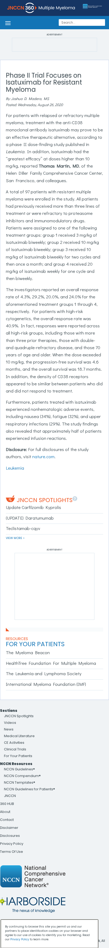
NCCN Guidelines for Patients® (29, 789)
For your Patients (35, 644)
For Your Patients (18, 755)
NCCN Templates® (19, 782)
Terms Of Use (11, 851)
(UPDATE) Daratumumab (30, 518)
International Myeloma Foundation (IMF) (46, 684)
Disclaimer (9, 827)
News (8, 729)
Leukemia (15, 468)
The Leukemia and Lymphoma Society (43, 673)
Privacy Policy (11, 843)
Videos (10, 722)
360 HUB (7, 803)
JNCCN (10, 795)
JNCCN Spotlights (44, 500)
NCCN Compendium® (22, 775)
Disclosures (10, 835)
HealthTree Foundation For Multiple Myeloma (51, 663)
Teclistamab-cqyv (23, 528)
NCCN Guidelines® (19, 769)
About (5, 811)
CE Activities (14, 742)
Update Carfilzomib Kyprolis (33, 507)
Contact (7, 819)
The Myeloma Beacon (28, 652)
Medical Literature (19, 735)
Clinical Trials (15, 749)
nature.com (43, 456)
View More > (15, 538)
